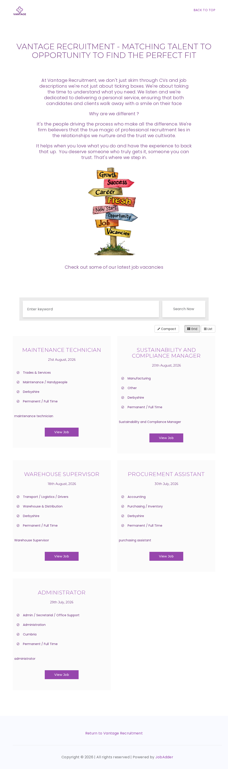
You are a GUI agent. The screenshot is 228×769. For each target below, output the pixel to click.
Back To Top (204, 10)
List (209, 329)
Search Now (183, 308)
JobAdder (164, 757)
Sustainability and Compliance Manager (166, 353)
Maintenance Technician (61, 350)
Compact (168, 329)
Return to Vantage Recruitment (114, 733)
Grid (193, 329)
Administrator (62, 592)
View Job (61, 432)
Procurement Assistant (166, 474)
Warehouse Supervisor (62, 474)
